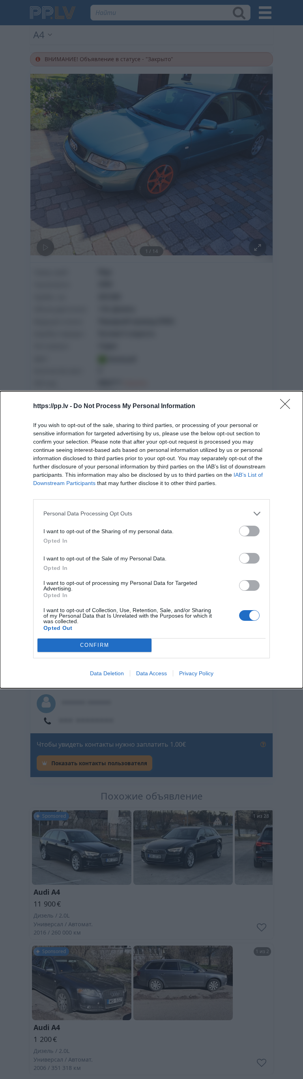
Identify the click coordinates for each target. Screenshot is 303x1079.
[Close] (287, 406)
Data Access (151, 673)
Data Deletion (107, 673)
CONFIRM (94, 645)
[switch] (249, 531)
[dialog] (151, 539)
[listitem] (151, 514)
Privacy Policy (196, 673)
